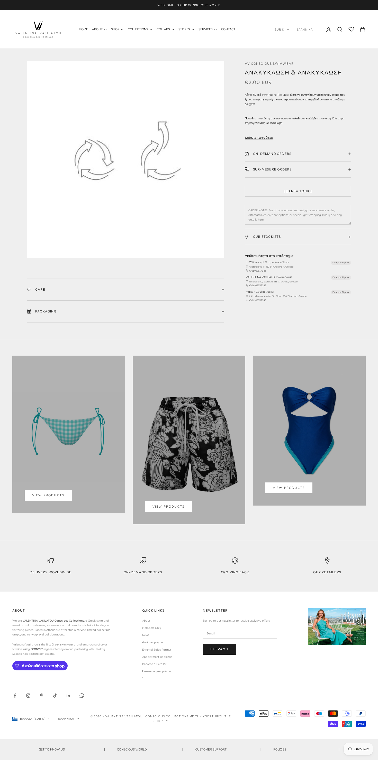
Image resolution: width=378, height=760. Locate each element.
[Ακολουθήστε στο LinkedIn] (68, 695)
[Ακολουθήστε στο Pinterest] (41, 695)
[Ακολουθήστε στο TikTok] (55, 695)
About (146, 620)
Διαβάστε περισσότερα (259, 137)
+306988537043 (257, 270)
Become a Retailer (154, 664)
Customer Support (228, 749)
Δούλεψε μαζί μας (153, 642)
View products (48, 495)
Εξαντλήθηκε (298, 191)
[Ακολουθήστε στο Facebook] (14, 695)
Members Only (151, 628)
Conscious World (150, 749)
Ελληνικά (304, 29)
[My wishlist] (351, 29)
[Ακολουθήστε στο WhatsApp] (81, 695)
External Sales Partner (156, 649)
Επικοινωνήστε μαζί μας (157, 671)
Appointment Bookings (157, 657)
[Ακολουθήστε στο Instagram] (28, 695)
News (145, 635)
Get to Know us (72, 749)
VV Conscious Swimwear (269, 63)
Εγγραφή (219, 649)
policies (306, 749)
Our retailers (327, 572)
